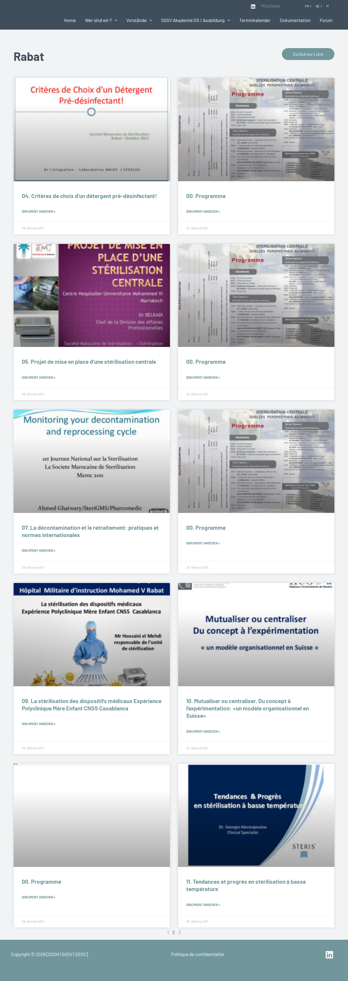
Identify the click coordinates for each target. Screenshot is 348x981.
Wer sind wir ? (98, 20)
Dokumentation (295, 20)
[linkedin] (330, 955)
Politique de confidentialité (197, 954)
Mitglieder (271, 5)
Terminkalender (255, 20)
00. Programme (206, 195)
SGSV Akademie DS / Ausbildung (193, 20)
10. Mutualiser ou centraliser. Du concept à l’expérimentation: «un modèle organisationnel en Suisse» (247, 708)
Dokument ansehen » (38, 211)
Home (70, 20)
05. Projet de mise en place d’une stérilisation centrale (89, 361)
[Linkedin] (253, 6)
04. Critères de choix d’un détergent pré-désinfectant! (89, 195)
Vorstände (136, 20)
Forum (326, 20)
